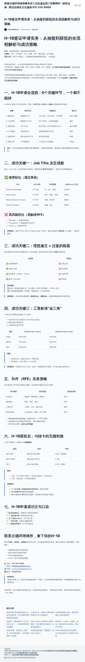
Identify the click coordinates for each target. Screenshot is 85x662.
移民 (36, 29)
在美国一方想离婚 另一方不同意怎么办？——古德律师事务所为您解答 (18, 624)
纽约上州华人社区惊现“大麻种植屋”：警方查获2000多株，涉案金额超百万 (42, 624)
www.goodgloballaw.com (22, 569)
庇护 (33, 29)
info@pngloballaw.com (21, 566)
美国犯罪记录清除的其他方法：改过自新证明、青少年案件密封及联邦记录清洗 (18, 615)
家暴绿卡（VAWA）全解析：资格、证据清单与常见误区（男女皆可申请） (67, 624)
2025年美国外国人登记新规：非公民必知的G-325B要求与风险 (66, 633)
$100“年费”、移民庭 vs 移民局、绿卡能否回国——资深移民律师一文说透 (18, 633)
